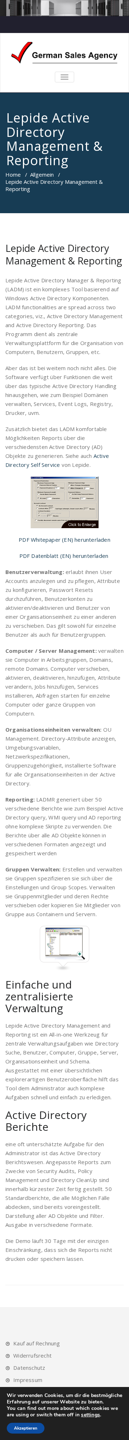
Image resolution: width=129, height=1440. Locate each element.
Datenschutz (29, 1367)
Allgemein (42, 174)
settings (90, 1415)
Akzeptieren (25, 1428)
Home (13, 174)
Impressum (27, 1379)
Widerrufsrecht (32, 1355)
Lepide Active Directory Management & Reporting (63, 254)
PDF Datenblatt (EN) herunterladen (64, 555)
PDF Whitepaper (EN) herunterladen (64, 539)
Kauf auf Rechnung (36, 1343)
